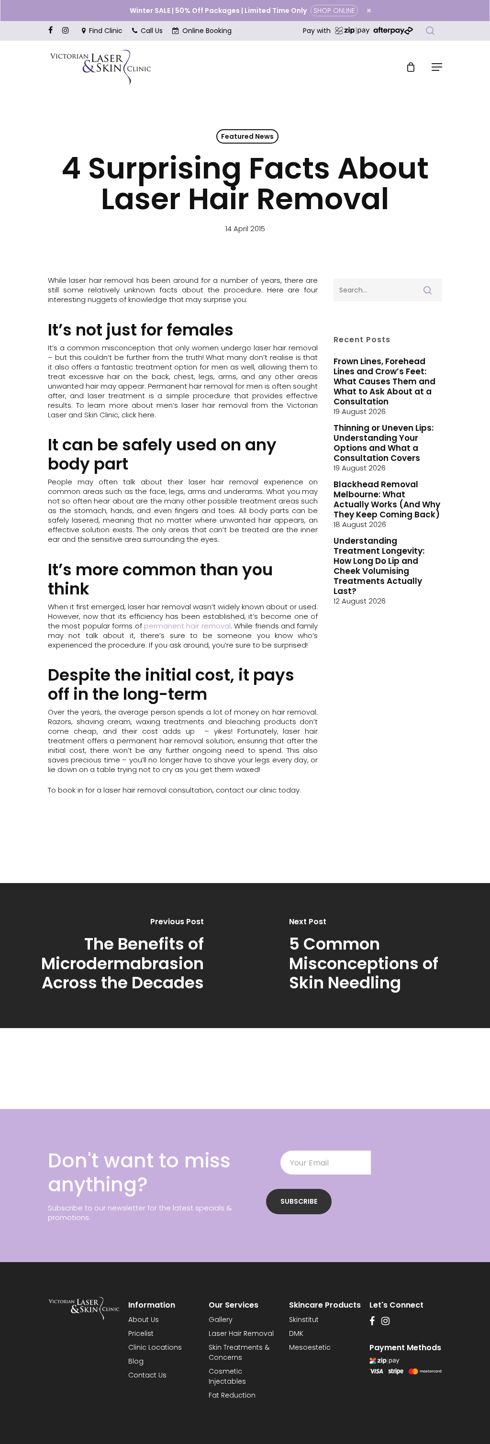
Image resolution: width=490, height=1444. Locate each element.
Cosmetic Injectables (227, 1376)
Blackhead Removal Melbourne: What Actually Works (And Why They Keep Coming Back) (387, 500)
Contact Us (147, 1375)
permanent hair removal (187, 626)
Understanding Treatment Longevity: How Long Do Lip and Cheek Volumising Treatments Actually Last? (379, 566)
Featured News (247, 136)
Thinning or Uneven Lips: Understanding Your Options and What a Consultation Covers (384, 443)
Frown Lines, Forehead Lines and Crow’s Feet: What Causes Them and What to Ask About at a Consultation (384, 382)
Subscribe (298, 1201)
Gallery (221, 1319)
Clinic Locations (155, 1347)
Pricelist (141, 1333)
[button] (437, 67)
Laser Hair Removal (241, 1333)
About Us (143, 1319)
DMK (296, 1333)
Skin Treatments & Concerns (239, 1352)
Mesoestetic (310, 1347)
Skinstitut (304, 1319)
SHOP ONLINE (334, 10)
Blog (136, 1361)
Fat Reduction (232, 1395)
